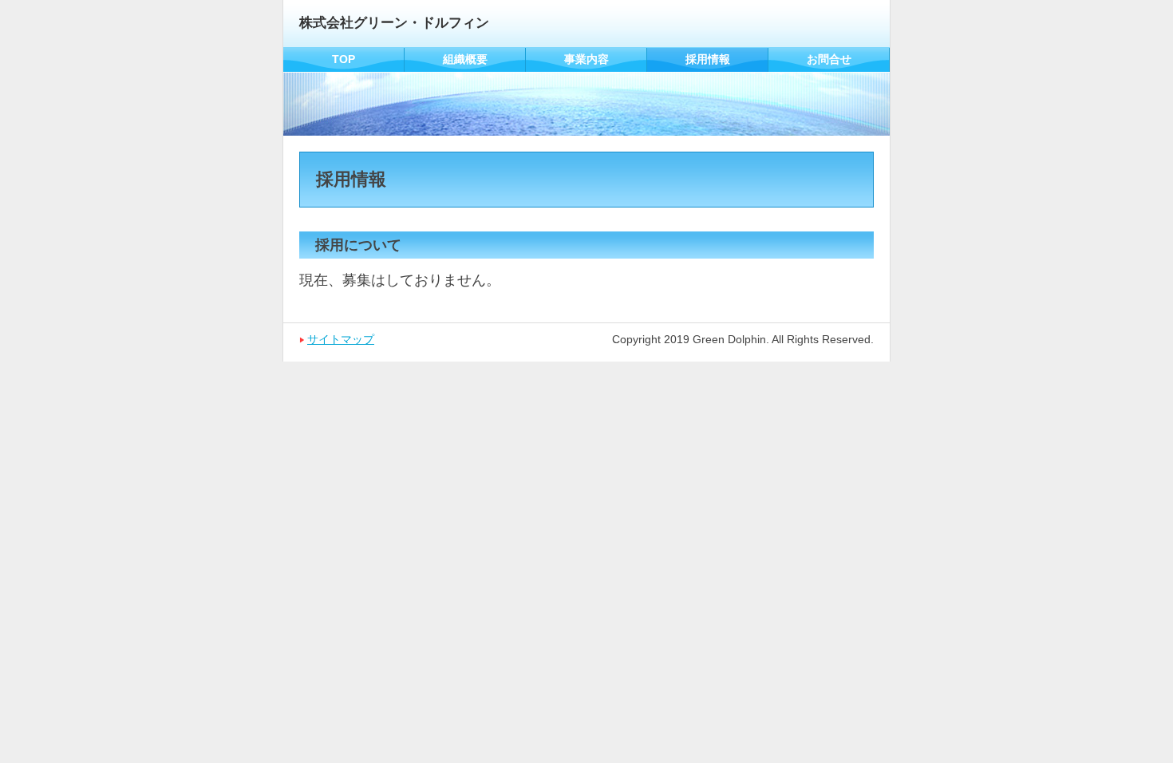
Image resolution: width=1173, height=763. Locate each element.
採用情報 (707, 59)
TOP (343, 59)
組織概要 (465, 59)
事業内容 (586, 59)
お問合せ (829, 59)
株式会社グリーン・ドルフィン (394, 22)
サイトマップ (340, 339)
